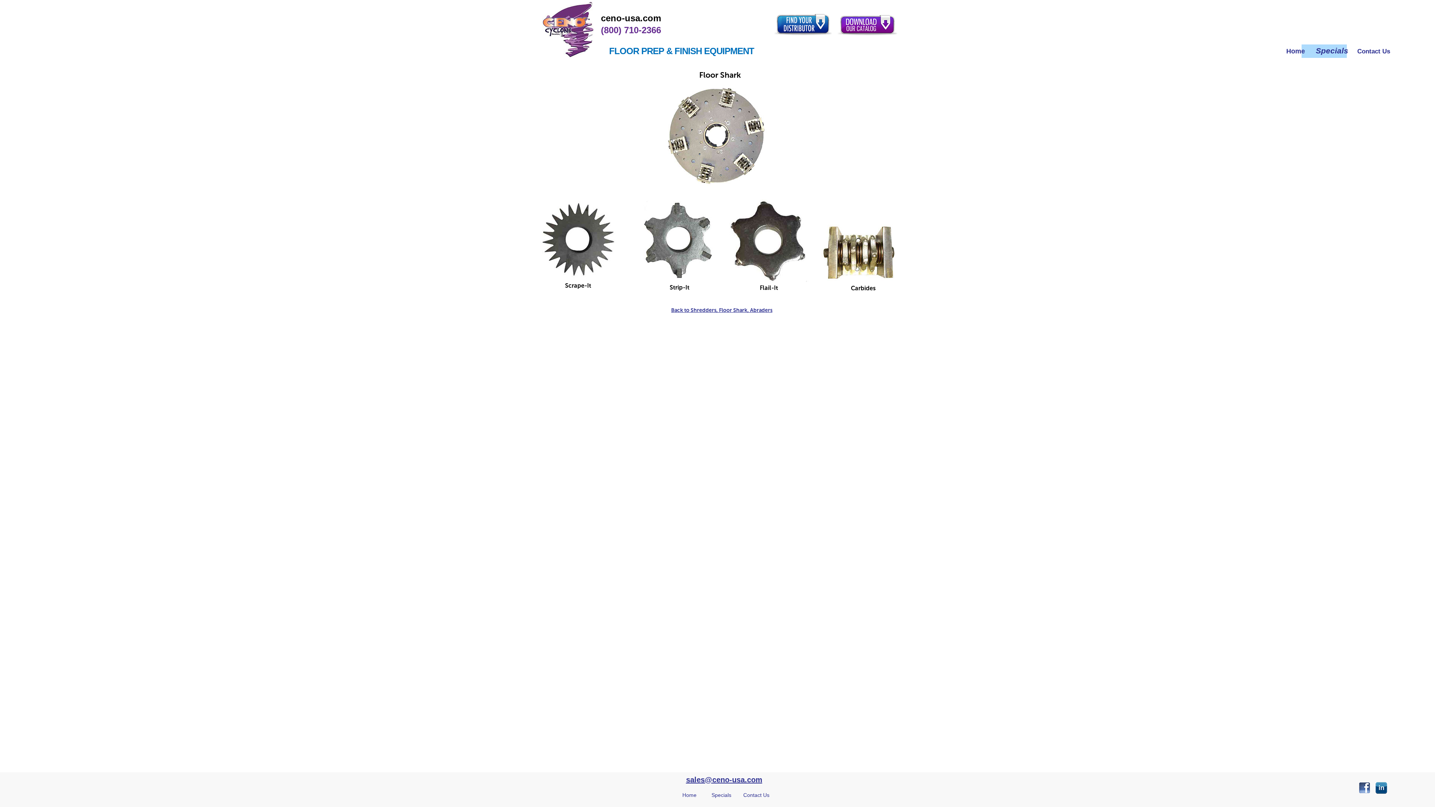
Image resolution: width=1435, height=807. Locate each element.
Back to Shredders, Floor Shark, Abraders (721, 310)
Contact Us (756, 795)
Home (689, 795)
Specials (721, 795)
